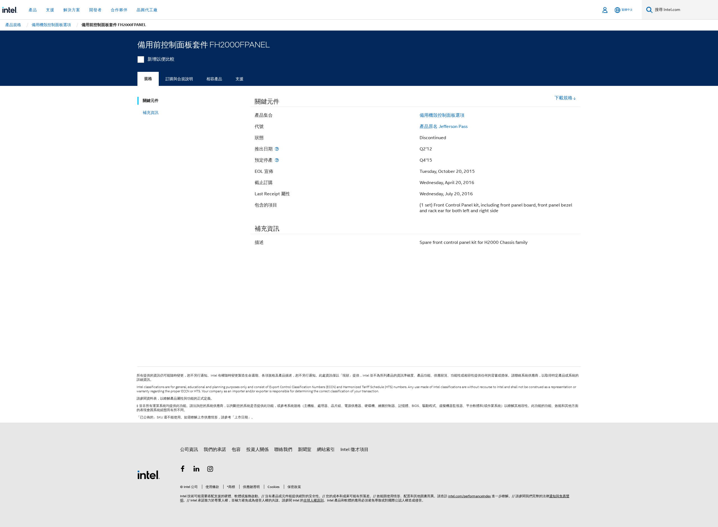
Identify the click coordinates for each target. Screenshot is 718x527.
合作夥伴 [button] (119, 9)
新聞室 (304, 449)
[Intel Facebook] (182, 470)
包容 (236, 449)
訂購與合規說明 (179, 78)
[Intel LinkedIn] (196, 470)
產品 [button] (33, 9)
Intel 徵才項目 (354, 449)
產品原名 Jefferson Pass (444, 126)
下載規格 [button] (563, 98)
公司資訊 (189, 449)
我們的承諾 (215, 449)
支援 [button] (50, 9)
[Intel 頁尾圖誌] (148, 474)
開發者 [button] (95, 9)
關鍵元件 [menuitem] (150, 100)
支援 (239, 78)
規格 (148, 78)
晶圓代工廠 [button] (147, 9)
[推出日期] (277, 148)
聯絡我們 (283, 449)
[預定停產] (277, 160)
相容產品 (214, 78)
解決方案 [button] (71, 9)
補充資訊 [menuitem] (150, 112)
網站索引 (326, 449)
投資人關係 (257, 449)
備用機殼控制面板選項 (442, 115)
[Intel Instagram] (210, 470)
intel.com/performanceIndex (469, 496)
